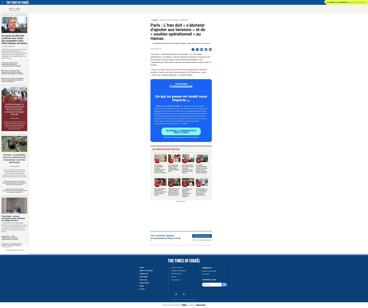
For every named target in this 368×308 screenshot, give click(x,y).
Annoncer (174, 277)
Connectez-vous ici (206, 240)
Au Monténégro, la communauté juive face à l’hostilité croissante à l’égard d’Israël (201, 192)
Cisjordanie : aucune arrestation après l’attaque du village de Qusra (13, 218)
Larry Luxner (15, 118)
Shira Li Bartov (15, 166)
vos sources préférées (203, 43)
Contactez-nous (175, 280)
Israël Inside (143, 277)
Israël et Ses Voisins (146, 270)
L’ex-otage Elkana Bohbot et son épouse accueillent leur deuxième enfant (160, 192)
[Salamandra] (201, 305)
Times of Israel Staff (9, 46)
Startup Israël (144, 283)
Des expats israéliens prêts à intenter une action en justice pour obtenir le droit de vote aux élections (201, 169)
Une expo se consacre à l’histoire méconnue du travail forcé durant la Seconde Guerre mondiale (14, 182)
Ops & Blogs (143, 280)
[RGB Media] (185, 305)
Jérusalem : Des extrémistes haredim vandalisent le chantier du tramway (187, 192)
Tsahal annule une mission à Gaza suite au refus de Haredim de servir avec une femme (174, 192)
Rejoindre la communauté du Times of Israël (181, 131)
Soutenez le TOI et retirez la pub (358, 2)
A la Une (142, 289)
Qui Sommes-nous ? (176, 274)
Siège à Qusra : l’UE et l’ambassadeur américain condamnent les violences (10, 237)
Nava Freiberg (19, 223)
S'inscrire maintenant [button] (202, 236)
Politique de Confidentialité (178, 270)
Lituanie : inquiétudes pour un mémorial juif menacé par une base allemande (14, 158)
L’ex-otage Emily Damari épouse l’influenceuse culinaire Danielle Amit (173, 168)
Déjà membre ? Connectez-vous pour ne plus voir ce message (181, 137)
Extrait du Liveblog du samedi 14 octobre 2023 (174, 20)
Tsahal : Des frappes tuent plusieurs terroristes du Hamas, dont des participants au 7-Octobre (12, 72)
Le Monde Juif (143, 274)
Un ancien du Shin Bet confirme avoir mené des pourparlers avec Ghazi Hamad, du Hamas (188, 169)
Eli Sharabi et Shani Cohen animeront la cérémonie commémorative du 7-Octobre (11, 64)
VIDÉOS (141, 286)
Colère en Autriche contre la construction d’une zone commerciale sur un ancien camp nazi (14, 190)
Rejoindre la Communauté (337, 2)
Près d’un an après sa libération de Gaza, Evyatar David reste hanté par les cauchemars (13, 80)
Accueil (141, 267)
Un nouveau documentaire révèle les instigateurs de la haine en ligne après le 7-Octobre (160, 169)
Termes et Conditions (177, 267)
